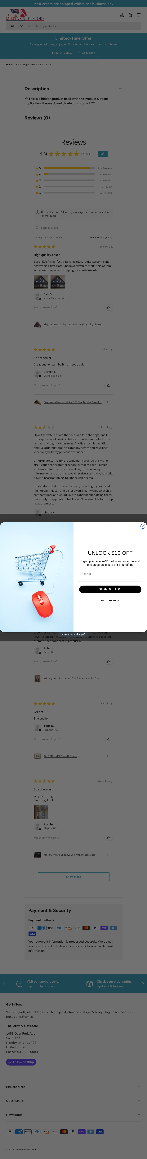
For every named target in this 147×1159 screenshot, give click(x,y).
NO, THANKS (110, 600)
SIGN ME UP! (110, 589)
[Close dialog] (143, 526)
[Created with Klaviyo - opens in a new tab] (73, 634)
